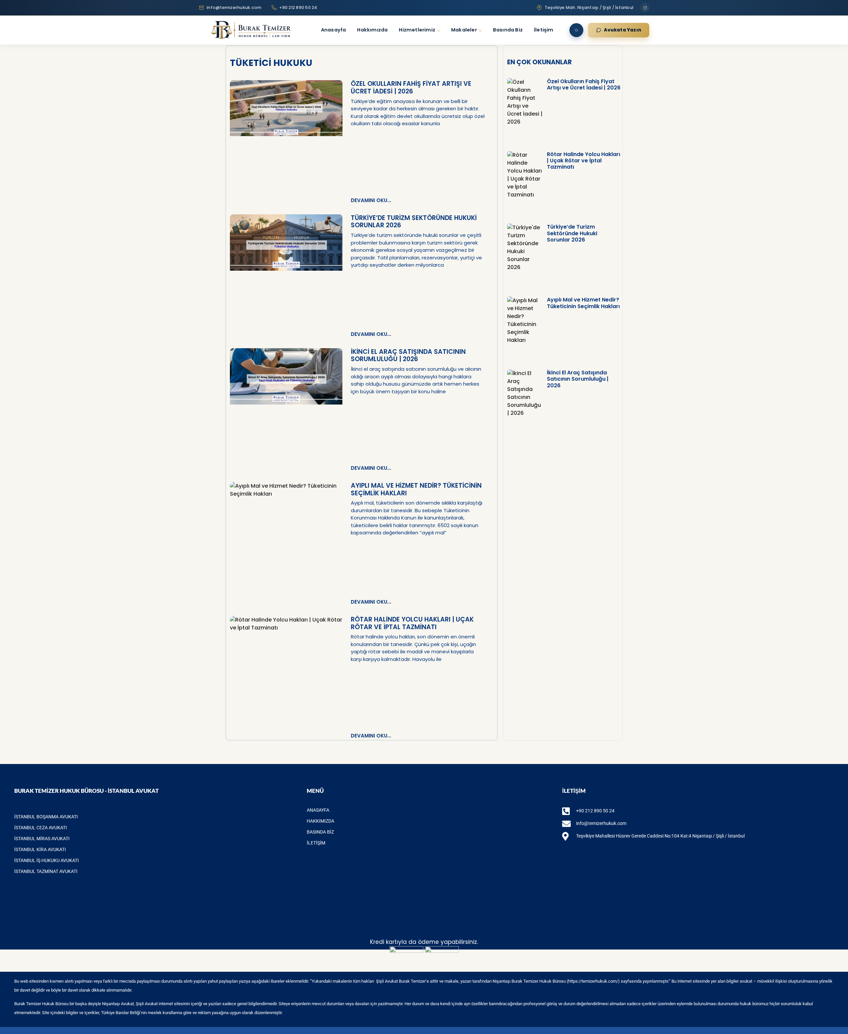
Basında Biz (508, 30)
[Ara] (576, 30)
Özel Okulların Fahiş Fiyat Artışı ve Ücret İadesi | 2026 (411, 87)
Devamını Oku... (371, 200)
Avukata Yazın (622, 30)
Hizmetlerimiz (417, 30)
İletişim (544, 30)
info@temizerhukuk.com (234, 7)
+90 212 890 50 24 (298, 7)
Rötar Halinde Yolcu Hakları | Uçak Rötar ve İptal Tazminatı (412, 623)
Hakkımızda (372, 30)
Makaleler (464, 30)
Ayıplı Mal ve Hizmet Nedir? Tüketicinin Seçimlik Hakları (416, 489)
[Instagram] (645, 7)
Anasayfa (333, 30)
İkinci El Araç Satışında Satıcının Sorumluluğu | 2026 (408, 355)
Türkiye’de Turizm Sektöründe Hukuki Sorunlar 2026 (414, 221)
